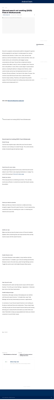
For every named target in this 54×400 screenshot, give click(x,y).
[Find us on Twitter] (51, 397)
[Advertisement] (21, 6)
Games (6, 7)
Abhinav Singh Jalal (14, 361)
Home (3, 7)
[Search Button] (51, 1)
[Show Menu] (2, 1)
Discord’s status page (18, 174)
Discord (6, 332)
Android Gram (27, 1)
